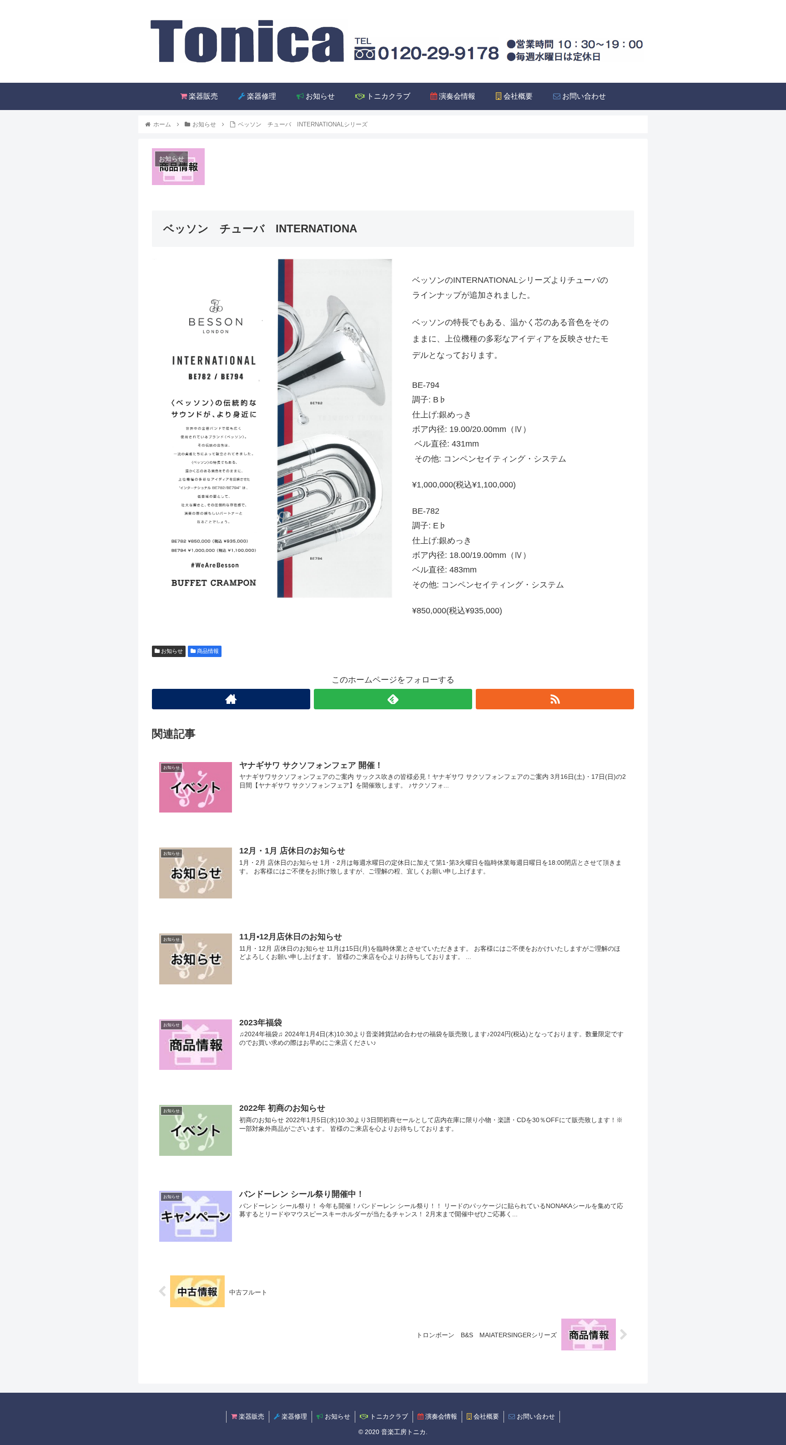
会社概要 (485, 1416)
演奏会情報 (440, 1416)
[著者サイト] (231, 699)
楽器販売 (250, 1416)
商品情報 (207, 651)
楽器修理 (293, 1416)
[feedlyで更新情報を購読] (393, 699)
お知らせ (171, 651)
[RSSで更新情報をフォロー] (555, 699)
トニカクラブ (388, 1416)
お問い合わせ (535, 1416)
